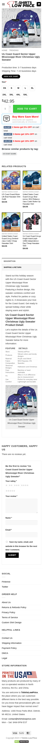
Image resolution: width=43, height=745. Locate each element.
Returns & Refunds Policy (14, 607)
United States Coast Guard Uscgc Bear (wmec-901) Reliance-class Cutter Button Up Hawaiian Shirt (31, 199)
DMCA (5, 653)
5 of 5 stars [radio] (10, 491)
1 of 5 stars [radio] (6, 486)
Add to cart (27, 108)
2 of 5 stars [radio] (10, 486)
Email (8, 530)
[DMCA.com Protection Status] (21, 741)
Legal (4, 658)
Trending (14, 50)
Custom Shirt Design (12, 622)
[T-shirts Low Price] (21, 4)
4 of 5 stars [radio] (24, 486)
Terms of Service (10, 617)
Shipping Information (12, 643)
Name (8, 518)
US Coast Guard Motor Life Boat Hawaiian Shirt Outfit (11, 196)
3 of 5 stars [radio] (16, 486)
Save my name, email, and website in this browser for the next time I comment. (21, 546)
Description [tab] (9, 261)
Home (4, 50)
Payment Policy (9, 648)
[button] (3, 4)
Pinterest (6, 582)
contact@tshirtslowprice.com (22, 719)
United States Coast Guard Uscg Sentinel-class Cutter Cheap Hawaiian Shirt (10, 239)
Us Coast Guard (9, 153)
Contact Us (7, 638)
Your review (11, 496)
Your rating (11, 481)
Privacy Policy (8, 612)
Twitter (5, 587)
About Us (6, 602)
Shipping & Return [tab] (12, 267)
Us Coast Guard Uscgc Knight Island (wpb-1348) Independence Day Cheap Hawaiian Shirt (32, 241)
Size (4, 82)
